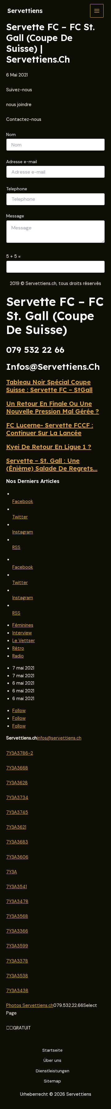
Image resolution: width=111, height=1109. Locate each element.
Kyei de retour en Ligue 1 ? (48, 447)
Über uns (52, 1060)
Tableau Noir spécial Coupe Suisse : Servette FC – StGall (49, 386)
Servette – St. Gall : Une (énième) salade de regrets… (51, 464)
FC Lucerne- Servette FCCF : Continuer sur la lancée (49, 429)
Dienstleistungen (52, 1071)
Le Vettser (23, 641)
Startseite (52, 1050)
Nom (11, 134)
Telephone (16, 189)
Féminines (22, 625)
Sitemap (52, 1081)
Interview (22, 633)
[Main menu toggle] (97, 11)
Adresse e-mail (21, 161)
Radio (18, 656)
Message (15, 216)
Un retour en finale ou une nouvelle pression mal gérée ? (52, 407)
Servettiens (25, 10)
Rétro (18, 648)
